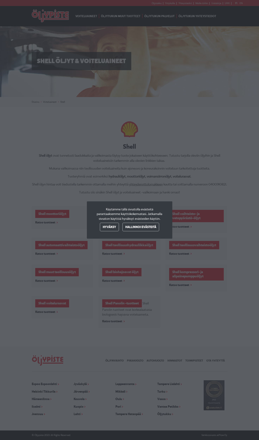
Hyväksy (109, 227)
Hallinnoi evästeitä (140, 227)
